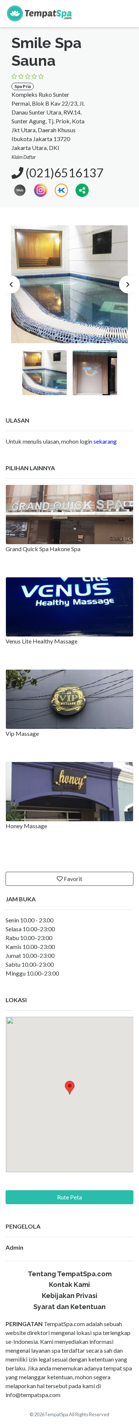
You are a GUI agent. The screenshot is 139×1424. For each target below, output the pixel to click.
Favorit (72, 878)
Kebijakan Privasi (69, 1296)
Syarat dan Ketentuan (69, 1307)
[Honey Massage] (69, 791)
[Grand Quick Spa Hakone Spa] (69, 514)
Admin (14, 1247)
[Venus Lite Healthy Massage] (69, 606)
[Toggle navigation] (125, 13)
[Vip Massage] (69, 699)
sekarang (105, 441)
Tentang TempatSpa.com (70, 1274)
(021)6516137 (63, 172)
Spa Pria (22, 86)
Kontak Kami (69, 1284)
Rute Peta (69, 1197)
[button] (82, 189)
